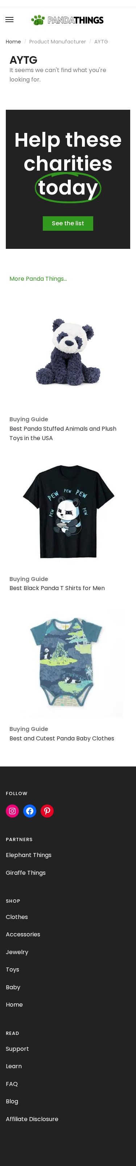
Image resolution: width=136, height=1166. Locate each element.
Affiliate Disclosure (32, 1119)
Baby (13, 987)
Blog (12, 1101)
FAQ (12, 1084)
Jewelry (17, 952)
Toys (12, 969)
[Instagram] (12, 811)
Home (13, 41)
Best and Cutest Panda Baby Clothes (61, 738)
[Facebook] (29, 811)
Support (17, 1049)
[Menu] (9, 20)
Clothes (17, 917)
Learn (14, 1066)
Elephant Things (28, 855)
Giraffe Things (26, 873)
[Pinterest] (47, 811)
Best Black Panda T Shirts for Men (57, 588)
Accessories (23, 934)
